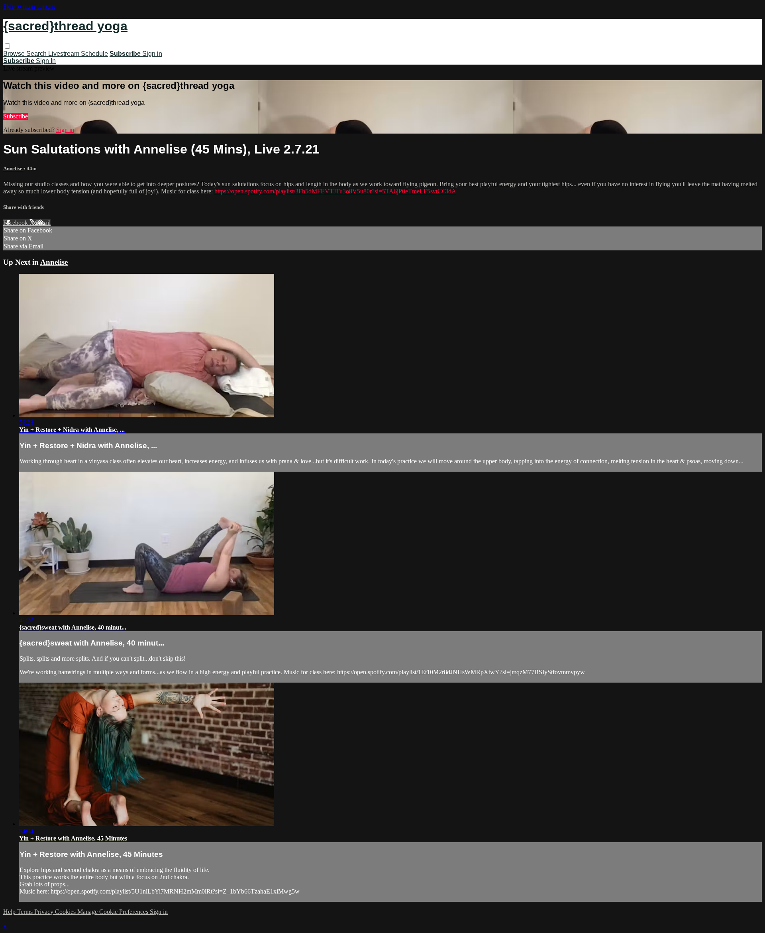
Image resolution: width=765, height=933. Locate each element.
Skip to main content (29, 6)
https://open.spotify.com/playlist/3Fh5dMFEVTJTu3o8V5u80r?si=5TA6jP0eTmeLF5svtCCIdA (335, 191)
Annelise (13, 168)
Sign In (46, 60)
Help (10, 911)
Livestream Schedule (78, 53)
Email (43, 222)
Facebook (16, 222)
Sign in (152, 53)
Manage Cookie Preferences (113, 911)
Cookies (66, 911)
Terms (25, 911)
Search (37, 53)
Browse (14, 53)
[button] (7, 46)
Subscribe (15, 116)
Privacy (44, 911)
